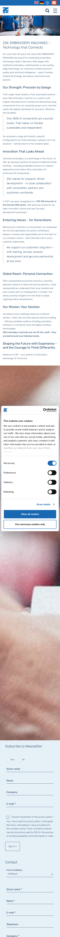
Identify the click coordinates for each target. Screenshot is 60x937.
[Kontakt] (54, 3)
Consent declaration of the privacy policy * (32, 817)
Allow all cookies (30, 514)
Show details (43, 504)
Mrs (12, 759)
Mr (23, 759)
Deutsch (42, 2)
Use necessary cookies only (30, 524)
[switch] (52, 472)
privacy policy (33, 821)
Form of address (14, 870)
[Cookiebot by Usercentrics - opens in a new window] (43, 410)
